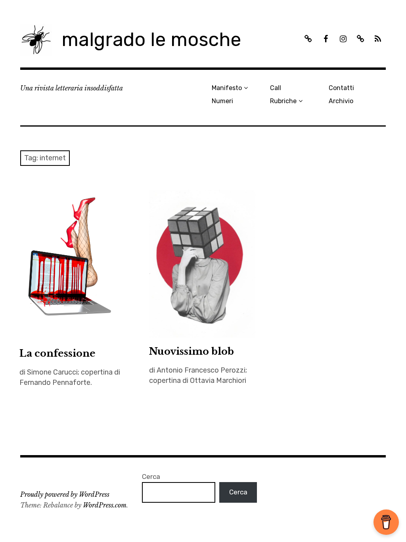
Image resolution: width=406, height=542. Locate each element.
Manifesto (227, 88)
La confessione (57, 353)
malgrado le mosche (151, 39)
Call (275, 88)
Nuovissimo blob (191, 351)
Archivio (341, 101)
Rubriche (283, 101)
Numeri (222, 101)
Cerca (151, 476)
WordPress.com (104, 505)
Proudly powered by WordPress (64, 494)
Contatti (341, 88)
